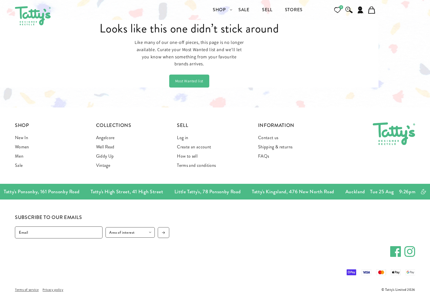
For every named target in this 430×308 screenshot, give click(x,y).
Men (19, 156)
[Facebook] (395, 251)
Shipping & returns (275, 147)
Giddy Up (105, 156)
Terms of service (27, 290)
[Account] (360, 10)
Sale (19, 165)
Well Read (105, 147)
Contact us (268, 137)
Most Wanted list (189, 81)
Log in (182, 137)
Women (22, 147)
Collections (113, 125)
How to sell (187, 156)
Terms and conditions (196, 165)
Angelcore (105, 137)
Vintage (103, 165)
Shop (22, 125)
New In (21, 137)
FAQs (263, 156)
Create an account (194, 147)
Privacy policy (53, 290)
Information (276, 125)
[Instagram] (409, 251)
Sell (182, 125)
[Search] (349, 10)
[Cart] (372, 10)
